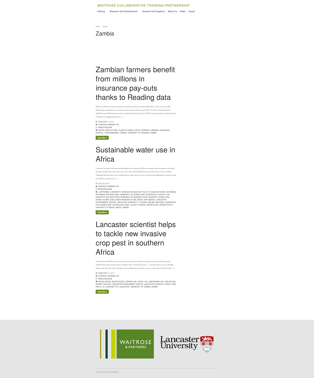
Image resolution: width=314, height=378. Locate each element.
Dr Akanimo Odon (139, 197)
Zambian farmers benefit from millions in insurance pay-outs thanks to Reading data (135, 83)
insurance (165, 130)
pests (98, 286)
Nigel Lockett (131, 205)
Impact (191, 11)
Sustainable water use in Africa (135, 154)
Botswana (171, 192)
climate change (126, 130)
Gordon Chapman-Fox (108, 124)
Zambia (153, 132)
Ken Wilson (170, 281)
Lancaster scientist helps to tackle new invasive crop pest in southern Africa (136, 238)
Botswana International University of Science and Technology (126, 194)
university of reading (138, 132)
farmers (146, 130)
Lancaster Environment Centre (127, 284)
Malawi (151, 202)
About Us (172, 11)
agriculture (111, 130)
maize (168, 284)
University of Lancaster (117, 286)
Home (98, 26)
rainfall (100, 132)
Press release (105, 127)
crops (138, 130)
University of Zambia (140, 286)
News (182, 11)
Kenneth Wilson (103, 284)
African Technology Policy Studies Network (143, 192)
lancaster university (127, 202)
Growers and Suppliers (153, 11)
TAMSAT (123, 132)
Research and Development (123, 11)
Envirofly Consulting (158, 197)
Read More (102, 137)
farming (155, 130)
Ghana (99, 199)
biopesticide (118, 281)
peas (174, 284)
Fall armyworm (151, 281)
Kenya (140, 199)
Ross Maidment (112, 132)
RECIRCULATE (153, 205)
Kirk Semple (149, 199)
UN (103, 286)
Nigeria (142, 205)
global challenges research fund (119, 199)
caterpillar (130, 281)
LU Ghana (142, 202)
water (118, 207)
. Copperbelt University (109, 192)
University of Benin (105, 207)
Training (101, 11)
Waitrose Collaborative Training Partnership (143, 5)
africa (101, 130)
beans (108, 281)
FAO (162, 281)
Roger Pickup (166, 205)
